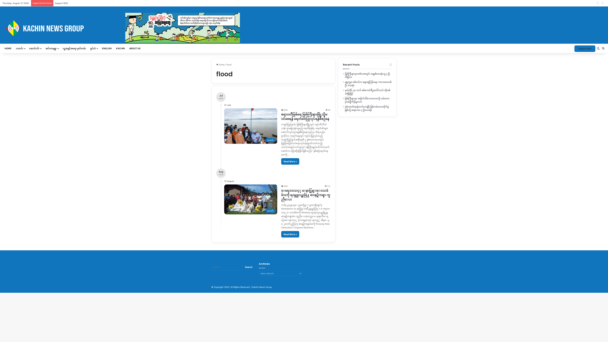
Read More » (290, 161)
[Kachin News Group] (121, 28)
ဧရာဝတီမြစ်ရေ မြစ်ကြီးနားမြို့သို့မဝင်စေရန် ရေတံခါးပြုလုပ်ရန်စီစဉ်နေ (305, 116)
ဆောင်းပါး (34, 48)
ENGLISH (107, 48)
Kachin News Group (262, 287)
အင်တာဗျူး (51, 48)
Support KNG (61, 3)
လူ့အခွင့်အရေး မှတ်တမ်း (74, 48)
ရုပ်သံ (93, 48)
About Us (134, 48)
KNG (286, 110)
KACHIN (120, 48)
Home (8, 48)
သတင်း (19, 48)
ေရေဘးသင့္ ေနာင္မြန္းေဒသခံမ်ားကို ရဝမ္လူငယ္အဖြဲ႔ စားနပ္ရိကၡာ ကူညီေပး (305, 195)
